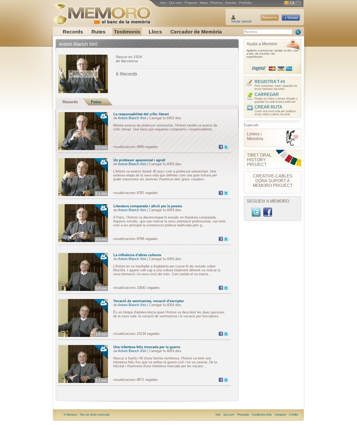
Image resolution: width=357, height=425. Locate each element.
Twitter (256, 212)
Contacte (280, 414)
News (204, 3)
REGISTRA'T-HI (270, 81)
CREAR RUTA (268, 107)
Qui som (175, 3)
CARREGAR (267, 94)
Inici (163, 3)
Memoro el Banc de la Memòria (102, 12)
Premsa (216, 3)
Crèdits (293, 414)
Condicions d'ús (262, 414)
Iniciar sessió (241, 21)
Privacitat (243, 414)
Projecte (191, 3)
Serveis (231, 3)
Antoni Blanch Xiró (132, 118)
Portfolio (245, 3)
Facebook (267, 212)
